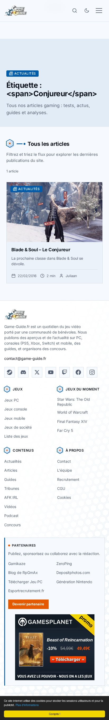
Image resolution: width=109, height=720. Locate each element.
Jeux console (15, 409)
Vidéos (10, 506)
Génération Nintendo (74, 581)
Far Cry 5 (65, 430)
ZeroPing (64, 563)
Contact (64, 461)
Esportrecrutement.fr (26, 590)
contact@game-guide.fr (25, 358)
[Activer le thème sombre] (87, 10)
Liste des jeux (16, 436)
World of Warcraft (72, 412)
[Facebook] (78, 372)
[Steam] (9, 372)
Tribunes (11, 488)
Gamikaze (16, 563)
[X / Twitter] (37, 372)
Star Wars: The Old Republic (73, 402)
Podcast (11, 515)
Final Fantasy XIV (72, 421)
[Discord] (23, 372)
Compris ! (54, 714)
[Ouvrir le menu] (99, 10)
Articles (10, 470)
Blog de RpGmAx (23, 572)
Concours (12, 525)
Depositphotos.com (73, 572)
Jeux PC (11, 400)
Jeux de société (18, 427)
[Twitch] (64, 372)
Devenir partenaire (28, 604)
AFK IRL (11, 497)
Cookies (64, 497)
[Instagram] (92, 372)
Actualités (12, 461)
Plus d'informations (27, 705)
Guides (10, 479)
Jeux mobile (14, 418)
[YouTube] (51, 372)
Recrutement (68, 479)
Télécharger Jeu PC (25, 581)
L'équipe (64, 470)
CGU (61, 488)
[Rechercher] (74, 10)
